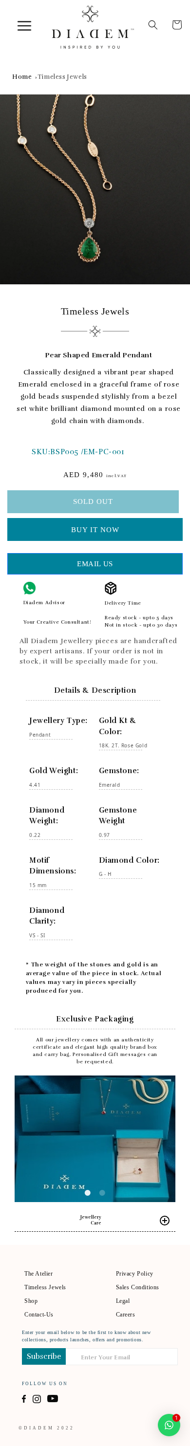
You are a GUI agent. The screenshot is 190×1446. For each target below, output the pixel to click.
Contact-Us (39, 1314)
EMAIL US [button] (95, 564)
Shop (31, 1301)
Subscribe (44, 1356)
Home (22, 77)
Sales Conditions (138, 1287)
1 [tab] (88, 1193)
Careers (125, 1314)
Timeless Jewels (62, 77)
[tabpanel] (95, 189)
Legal (123, 1301)
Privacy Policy (134, 1273)
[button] (13, 18)
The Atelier (38, 1273)
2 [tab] (102, 1193)
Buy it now (95, 530)
